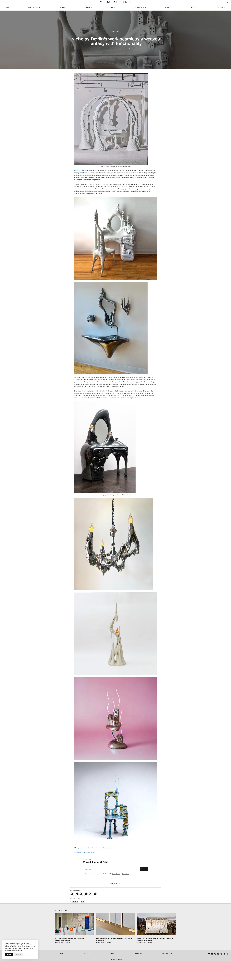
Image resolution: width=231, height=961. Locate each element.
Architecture (34, 7)
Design (63, 7)
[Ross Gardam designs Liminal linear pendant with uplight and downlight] (115, 924)
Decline (18, 954)
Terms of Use (125, 874)
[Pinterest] (81, 894)
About (61, 953)
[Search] (227, 2)
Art (7, 7)
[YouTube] (221, 954)
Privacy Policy (116, 874)
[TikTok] (227, 954)
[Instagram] (215, 954)
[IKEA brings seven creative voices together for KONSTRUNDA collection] (74, 924)
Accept (9, 954)
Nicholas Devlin (79, 170)
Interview (221, 7)
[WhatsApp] (90, 894)
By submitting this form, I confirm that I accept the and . (107, 874)
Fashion (88, 7)
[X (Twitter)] (77, 894)
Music (113, 7)
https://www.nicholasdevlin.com (84, 852)
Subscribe (143, 869)
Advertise (138, 953)
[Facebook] (72, 894)
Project (117, 48)
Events (168, 7)
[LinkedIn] (86, 894)
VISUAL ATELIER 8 (115, 2)
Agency (194, 7)
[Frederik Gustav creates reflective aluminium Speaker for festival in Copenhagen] (156, 924)
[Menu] (4, 2)
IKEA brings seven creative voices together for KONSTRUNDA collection (69, 939)
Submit (112, 953)
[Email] (95, 894)
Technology (140, 7)
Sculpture (115, 31)
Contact (87, 953)
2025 (82, 901)
